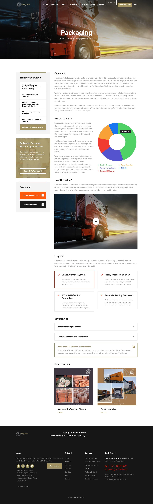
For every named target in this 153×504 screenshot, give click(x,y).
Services (64, 5)
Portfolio (73, 5)
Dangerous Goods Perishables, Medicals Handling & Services (30, 104)
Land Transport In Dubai (92, 462)
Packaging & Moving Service (32, 127)
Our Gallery (84, 5)
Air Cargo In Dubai (91, 472)
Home (45, 5)
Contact (101, 5)
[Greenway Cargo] (23, 4)
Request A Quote (125, 5)
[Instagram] (27, 466)
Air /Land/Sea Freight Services (30, 95)
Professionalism (109, 409)
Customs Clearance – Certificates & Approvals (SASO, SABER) (31, 87)
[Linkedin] (32, 466)
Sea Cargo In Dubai (91, 458)
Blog (93, 5)
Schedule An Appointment (33, 171)
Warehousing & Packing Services (31, 113)
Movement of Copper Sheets (72, 409)
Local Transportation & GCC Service (32, 120)
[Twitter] (23, 466)
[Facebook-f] (18, 466)
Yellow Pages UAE (23, 486)
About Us (54, 5)
